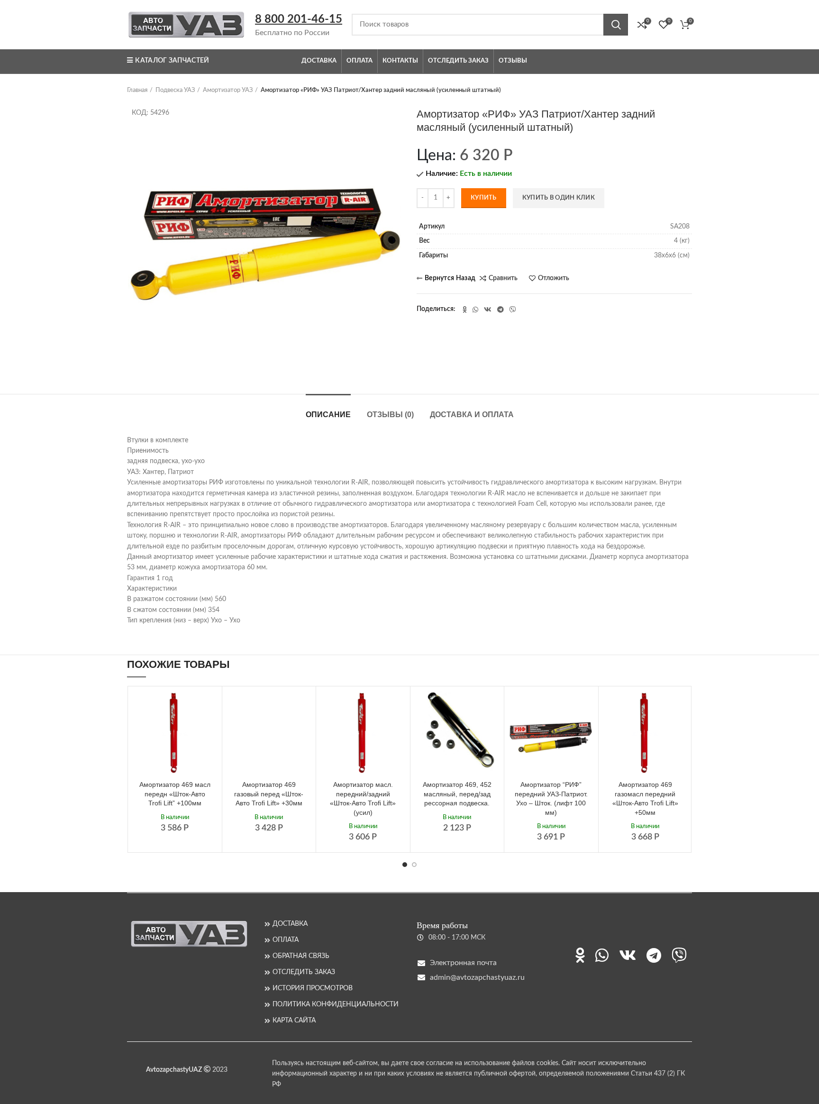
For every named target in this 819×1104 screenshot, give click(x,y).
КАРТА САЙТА (294, 1020)
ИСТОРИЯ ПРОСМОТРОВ (313, 988)
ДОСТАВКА (290, 924)
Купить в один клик (558, 198)
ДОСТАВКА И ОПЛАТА (472, 415)
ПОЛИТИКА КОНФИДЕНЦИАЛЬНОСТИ (336, 1004)
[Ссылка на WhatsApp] (475, 309)
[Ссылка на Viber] (513, 309)
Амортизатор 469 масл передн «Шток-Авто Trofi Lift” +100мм (174, 794)
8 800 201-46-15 (298, 19)
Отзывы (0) (390, 415)
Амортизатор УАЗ (228, 90)
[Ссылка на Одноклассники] (465, 309)
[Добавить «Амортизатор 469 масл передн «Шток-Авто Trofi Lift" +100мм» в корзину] (210, 706)
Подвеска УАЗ (175, 90)
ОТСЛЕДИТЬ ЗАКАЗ (304, 972)
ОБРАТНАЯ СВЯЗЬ (301, 956)
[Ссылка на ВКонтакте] (487, 309)
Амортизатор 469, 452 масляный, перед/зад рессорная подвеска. (457, 794)
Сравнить (503, 278)
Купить (484, 198)
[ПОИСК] (615, 25)
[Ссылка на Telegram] (500, 309)
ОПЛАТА (286, 940)
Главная (137, 90)
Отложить (553, 278)
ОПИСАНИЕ (328, 415)
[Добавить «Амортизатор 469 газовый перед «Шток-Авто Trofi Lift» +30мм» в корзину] (304, 706)
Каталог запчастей (172, 60)
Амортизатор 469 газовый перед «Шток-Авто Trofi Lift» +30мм (268, 794)
